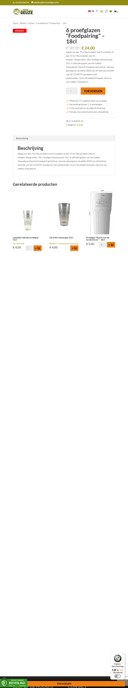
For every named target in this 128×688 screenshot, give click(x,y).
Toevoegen (93, 91)
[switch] (118, 676)
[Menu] (123, 655)
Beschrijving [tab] (22, 138)
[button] (92, 11)
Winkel (23, 23)
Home (15, 23)
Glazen (31, 23)
